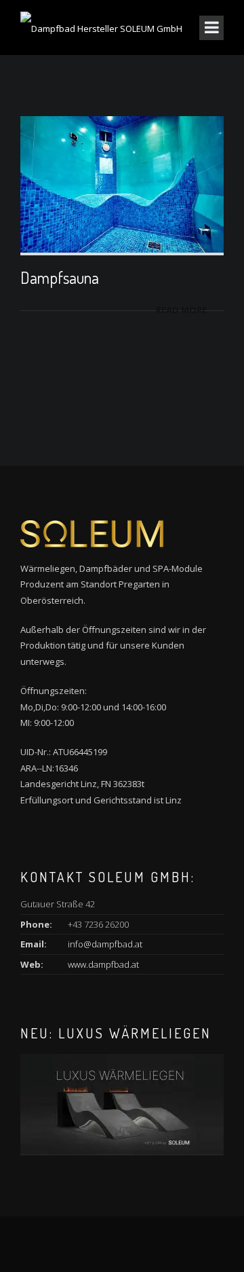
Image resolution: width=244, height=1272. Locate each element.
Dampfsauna (59, 277)
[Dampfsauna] (122, 183)
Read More (181, 310)
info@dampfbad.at (105, 944)
